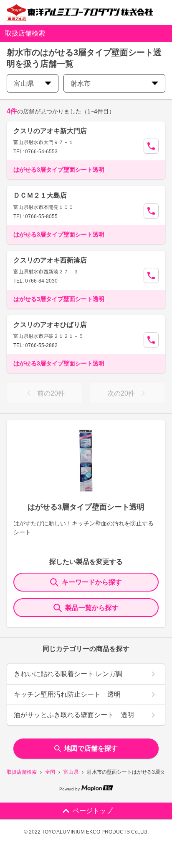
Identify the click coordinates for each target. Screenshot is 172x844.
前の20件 (51, 393)
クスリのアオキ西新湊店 (50, 260)
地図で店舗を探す (91, 748)
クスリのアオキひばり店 (50, 324)
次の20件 (121, 393)
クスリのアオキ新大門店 (50, 130)
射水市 (81, 83)
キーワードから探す (92, 582)
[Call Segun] (151, 146)
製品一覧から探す (92, 607)
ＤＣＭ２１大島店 (40, 195)
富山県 (70, 772)
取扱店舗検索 (22, 772)
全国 (50, 772)
